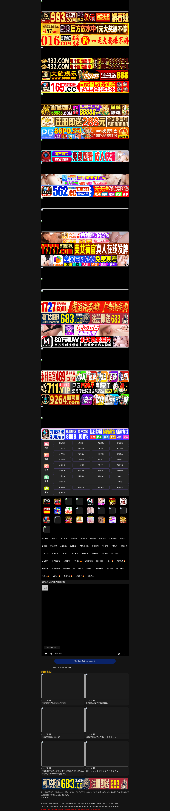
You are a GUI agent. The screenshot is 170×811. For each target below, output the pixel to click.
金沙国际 (66, 568)
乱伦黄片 (65, 553)
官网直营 (74, 538)
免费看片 (90, 568)
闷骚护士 (120, 470)
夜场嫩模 (94, 553)
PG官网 (54, 538)
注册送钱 (102, 538)
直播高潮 (95, 546)
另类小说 (62, 493)
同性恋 (120, 482)
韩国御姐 (81, 454)
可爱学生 (101, 465)
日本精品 (81, 448)
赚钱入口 (91, 576)
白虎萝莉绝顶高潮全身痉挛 (54, 703)
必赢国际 (63, 546)
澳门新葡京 (115, 553)
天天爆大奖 (56, 568)
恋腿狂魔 (120, 465)
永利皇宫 (66, 561)
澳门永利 (83, 538)
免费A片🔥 (56, 576)
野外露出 (120, 459)
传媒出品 (62, 482)
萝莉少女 (120, 443)
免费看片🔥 (77, 561)
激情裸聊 (99, 561)
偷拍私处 (75, 553)
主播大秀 (45, 553)
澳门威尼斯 (120, 568)
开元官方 (45, 568)
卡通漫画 (62, 476)
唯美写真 (101, 476)
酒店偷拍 (124, 546)
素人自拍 (120, 448)
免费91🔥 (45, 576)
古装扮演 (62, 465)
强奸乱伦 (81, 443)
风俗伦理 (120, 487)
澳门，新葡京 (78, 568)
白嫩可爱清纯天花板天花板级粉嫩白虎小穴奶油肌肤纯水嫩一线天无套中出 (63, 772)
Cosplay (100, 448)
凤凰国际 (73, 546)
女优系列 (81, 465)
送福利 (122, 538)
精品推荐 (62, 443)
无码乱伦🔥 (121, 561)
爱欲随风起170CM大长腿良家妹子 (101, 737)
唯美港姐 (101, 454)
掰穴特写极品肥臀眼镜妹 (97, 703)
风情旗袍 (62, 470)
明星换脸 (81, 470)
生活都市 (62, 487)
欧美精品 (101, 443)
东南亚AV (120, 454)
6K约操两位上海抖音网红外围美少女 (102, 771)
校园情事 (81, 487)
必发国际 (104, 553)
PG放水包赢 (84, 546)
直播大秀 (109, 568)
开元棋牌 (64, 538)
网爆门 (120, 476)
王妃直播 (55, 553)
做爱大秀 (99, 568)
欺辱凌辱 (62, 459)
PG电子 (93, 538)
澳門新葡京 (56, 561)
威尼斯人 (45, 538)
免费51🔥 (109, 561)
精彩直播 (105, 546)
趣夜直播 (85, 553)
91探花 (81, 459)
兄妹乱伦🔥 (68, 576)
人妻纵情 (101, 487)
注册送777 (113, 538)
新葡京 (44, 546)
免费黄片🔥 (80, 576)
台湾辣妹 (62, 454)
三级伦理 (62, 448)
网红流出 (101, 459)
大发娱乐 (45, 561)
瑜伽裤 (100, 470)
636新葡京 (89, 561)
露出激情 (81, 476)
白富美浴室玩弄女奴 (51, 737)
